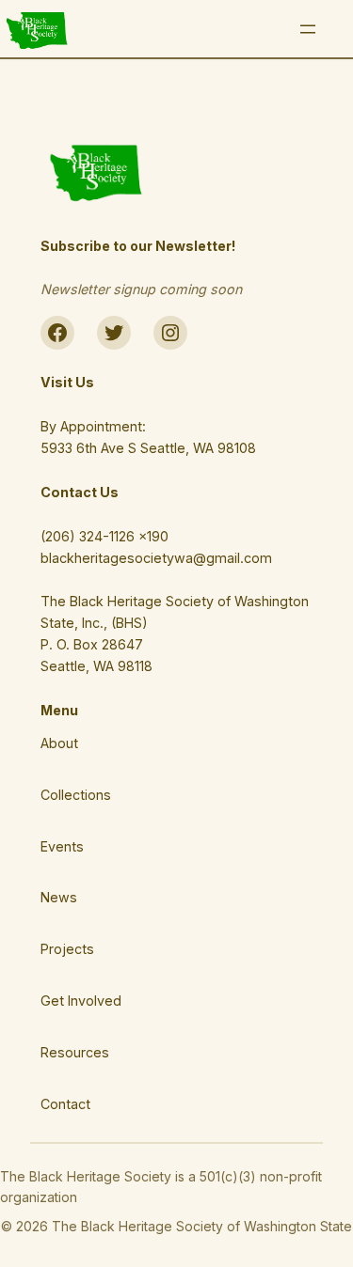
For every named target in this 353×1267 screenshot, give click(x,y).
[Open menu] (308, 29)
